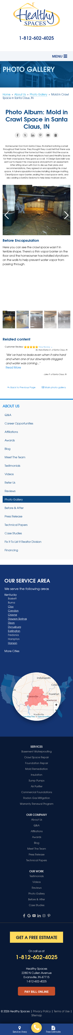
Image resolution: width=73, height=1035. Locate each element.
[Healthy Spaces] (36, 1027)
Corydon (13, 610)
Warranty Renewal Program (36, 803)
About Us (11, 406)
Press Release (13, 516)
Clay (11, 606)
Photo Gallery (14, 499)
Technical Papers (16, 525)
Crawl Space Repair (36, 757)
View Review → (46, 347)
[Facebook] (24, 916)
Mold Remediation (36, 769)
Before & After (14, 508)
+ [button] (56, 705)
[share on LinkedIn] (33, 135)
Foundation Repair (36, 763)
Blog (7, 448)
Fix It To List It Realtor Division (23, 541)
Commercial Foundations (36, 792)
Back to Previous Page (23, 387)
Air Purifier (36, 786)
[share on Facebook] (17, 135)
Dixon (11, 622)
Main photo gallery (55, 387)
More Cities (11, 651)
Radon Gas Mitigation (36, 798)
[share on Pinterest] (40, 135)
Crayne (12, 614)
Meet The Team (15, 457)
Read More (13, 367)
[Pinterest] (49, 916)
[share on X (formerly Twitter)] (25, 135)
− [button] (56, 710)
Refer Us (10, 482)
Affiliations (11, 432)
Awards (10, 440)
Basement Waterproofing (36, 751)
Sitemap (36, 1015)
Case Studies (13, 533)
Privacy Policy (42, 1011)
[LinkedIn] (39, 916)
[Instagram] (44, 916)
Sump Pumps (36, 780)
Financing (11, 550)
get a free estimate (36, 937)
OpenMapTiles (29, 716)
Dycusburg (14, 626)
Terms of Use (62, 1011)
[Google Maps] (29, 916)
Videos (9, 474)
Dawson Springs (17, 618)
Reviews (10, 491)
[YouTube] (34, 916)
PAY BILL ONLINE (36, 992)
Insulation (36, 774)
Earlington (14, 631)
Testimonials (12, 465)
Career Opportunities (19, 423)
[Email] (48, 135)
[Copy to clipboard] (55, 135)
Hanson (12, 643)
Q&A (8, 415)
